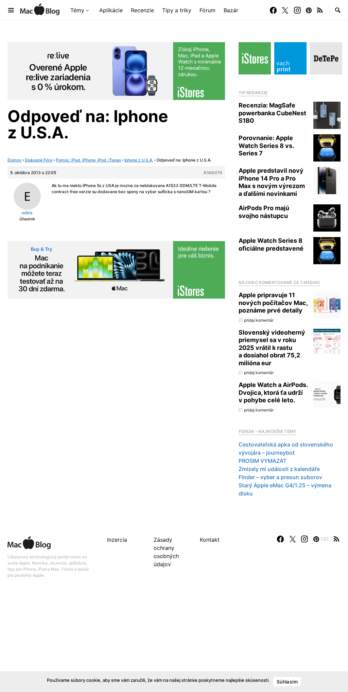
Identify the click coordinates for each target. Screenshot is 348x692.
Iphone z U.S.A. (138, 160)
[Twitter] (285, 10)
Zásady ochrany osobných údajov (166, 552)
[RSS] (320, 10)
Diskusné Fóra (38, 160)
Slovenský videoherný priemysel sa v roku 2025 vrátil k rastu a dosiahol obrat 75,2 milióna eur (272, 348)
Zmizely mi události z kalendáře (279, 469)
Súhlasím (287, 682)
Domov (14, 160)
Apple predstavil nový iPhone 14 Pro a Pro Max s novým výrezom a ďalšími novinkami (272, 182)
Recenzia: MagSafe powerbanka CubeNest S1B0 (272, 113)
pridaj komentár (259, 320)
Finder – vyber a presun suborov (280, 477)
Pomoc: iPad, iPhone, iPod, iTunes (88, 160)
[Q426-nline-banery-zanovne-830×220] (116, 70)
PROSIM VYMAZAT (262, 460)
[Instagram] (297, 10)
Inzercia (117, 539)
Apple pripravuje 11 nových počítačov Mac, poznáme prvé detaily (273, 302)
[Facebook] (273, 10)
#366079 (213, 172)
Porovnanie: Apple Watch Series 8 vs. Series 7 (266, 145)
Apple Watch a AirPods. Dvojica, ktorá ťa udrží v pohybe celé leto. (273, 392)
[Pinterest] (309, 10)
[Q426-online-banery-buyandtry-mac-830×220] (116, 269)
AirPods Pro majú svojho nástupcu (264, 211)
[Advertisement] (174, 642)
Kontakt (210, 539)
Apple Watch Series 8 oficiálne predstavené (271, 244)
